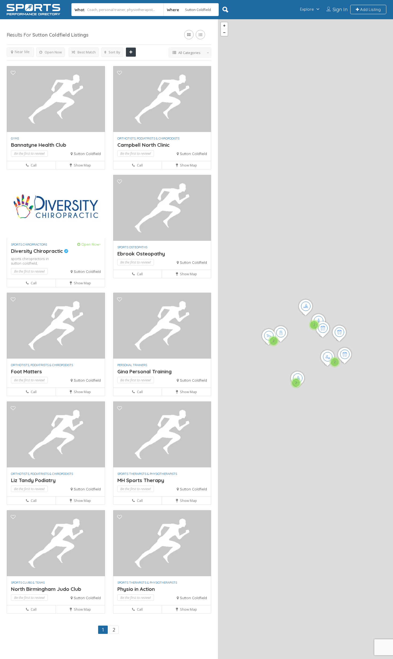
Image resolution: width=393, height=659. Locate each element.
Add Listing (370, 9)
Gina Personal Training (144, 371)
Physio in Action (136, 589)
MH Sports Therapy (140, 480)
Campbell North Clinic (143, 145)
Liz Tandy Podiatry (33, 480)
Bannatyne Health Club (38, 145)
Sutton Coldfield (87, 154)
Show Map (82, 165)
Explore (307, 9)
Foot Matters (26, 371)
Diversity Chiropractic (37, 251)
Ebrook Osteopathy (141, 253)
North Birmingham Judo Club (46, 589)
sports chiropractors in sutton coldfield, (30, 261)
